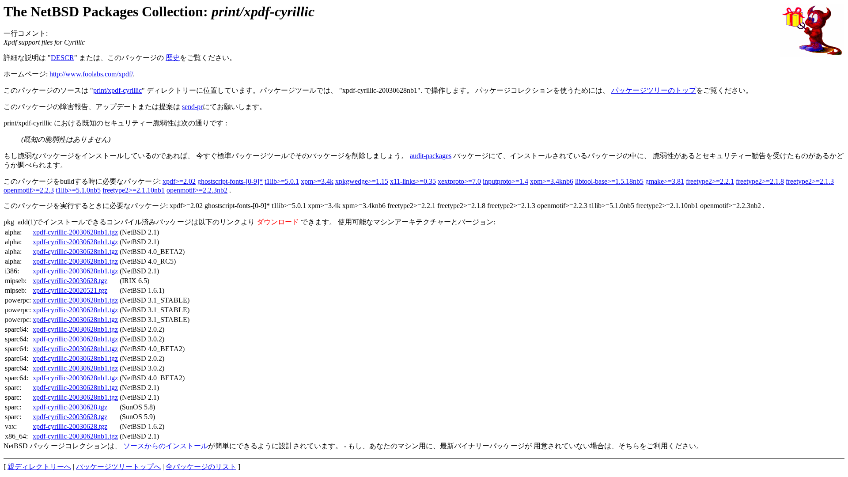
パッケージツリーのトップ (653, 90)
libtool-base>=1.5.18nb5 (609, 181)
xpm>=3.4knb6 (551, 181)
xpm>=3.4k (317, 181)
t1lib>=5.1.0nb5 (78, 190)
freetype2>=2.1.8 (760, 181)
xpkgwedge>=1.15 (361, 181)
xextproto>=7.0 (459, 181)
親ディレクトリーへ (39, 466)
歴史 (173, 57)
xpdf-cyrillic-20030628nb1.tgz (75, 232)
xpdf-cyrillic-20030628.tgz (70, 280)
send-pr (192, 106)
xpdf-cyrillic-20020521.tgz (70, 290)
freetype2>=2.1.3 (810, 181)
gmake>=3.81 (664, 181)
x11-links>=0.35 (413, 181)
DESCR (62, 57)
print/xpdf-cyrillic (117, 90)
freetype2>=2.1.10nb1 (133, 190)
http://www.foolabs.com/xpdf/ (91, 74)
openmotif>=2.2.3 (29, 190)
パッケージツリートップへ (118, 466)
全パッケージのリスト (201, 466)
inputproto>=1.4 (505, 181)
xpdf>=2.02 (179, 181)
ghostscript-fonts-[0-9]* (230, 181)
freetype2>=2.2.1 (710, 181)
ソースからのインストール (165, 446)
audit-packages (430, 155)
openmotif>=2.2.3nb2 (197, 190)
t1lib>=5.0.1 (282, 181)
